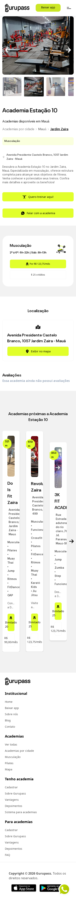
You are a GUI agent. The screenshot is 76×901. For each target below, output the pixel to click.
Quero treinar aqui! (41, 197)
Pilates (9, 763)
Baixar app (48, 7)
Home (8, 702)
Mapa (8, 769)
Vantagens (12, 799)
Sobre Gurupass (15, 793)
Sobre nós (11, 714)
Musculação (12, 757)
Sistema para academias (21, 812)
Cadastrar (11, 787)
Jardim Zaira (59, 129)
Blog (8, 720)
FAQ (7, 855)
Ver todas (11, 744)
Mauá (42, 129)
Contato (10, 726)
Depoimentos (13, 806)
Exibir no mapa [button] (41, 351)
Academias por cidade (18, 129)
